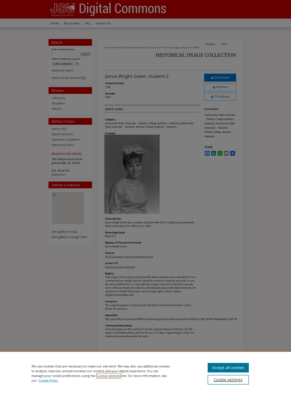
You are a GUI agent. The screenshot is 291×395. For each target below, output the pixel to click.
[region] (145, 373)
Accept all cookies (228, 367)
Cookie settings (108, 376)
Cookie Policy (48, 380)
